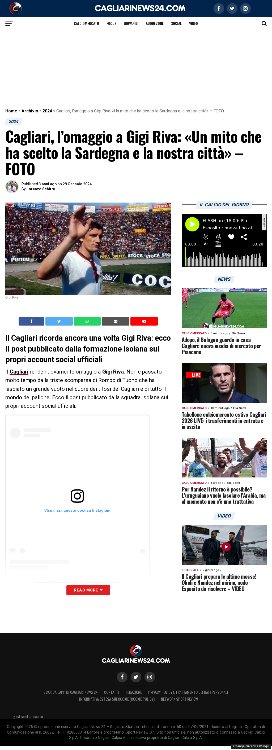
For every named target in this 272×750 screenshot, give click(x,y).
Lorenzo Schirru (41, 189)
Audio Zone (155, 23)
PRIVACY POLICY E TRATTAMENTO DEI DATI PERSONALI (188, 692)
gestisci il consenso (28, 716)
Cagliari (19, 372)
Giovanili (131, 23)
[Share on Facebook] (32, 321)
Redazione (134, 692)
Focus (111, 23)
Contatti (111, 692)
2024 (47, 110)
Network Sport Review (179, 699)
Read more (86, 590)
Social (176, 23)
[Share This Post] (88, 321)
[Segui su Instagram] (149, 677)
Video (193, 23)
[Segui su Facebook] (122, 677)
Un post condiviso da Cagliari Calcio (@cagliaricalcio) (77, 581)
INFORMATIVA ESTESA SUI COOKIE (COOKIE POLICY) (117, 699)
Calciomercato (86, 23)
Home (11, 110)
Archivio (30, 110)
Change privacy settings (251, 746)
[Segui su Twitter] (136, 677)
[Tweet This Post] (59, 321)
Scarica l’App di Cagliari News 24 (71, 692)
